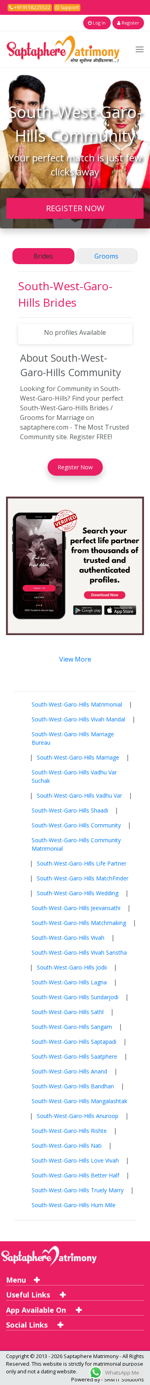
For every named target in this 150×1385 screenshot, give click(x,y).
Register (129, 23)
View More (75, 659)
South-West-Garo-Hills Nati (67, 1145)
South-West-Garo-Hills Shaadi (70, 810)
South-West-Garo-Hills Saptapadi (74, 1041)
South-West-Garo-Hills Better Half (75, 1175)
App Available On (37, 1310)
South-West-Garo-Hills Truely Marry (78, 1190)
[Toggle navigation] (140, 49)
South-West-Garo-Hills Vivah (68, 937)
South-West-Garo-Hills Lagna (69, 982)
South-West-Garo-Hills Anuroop (77, 1116)
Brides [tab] (43, 256)
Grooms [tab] (106, 256)
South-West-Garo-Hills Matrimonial (77, 704)
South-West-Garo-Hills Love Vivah (75, 1160)
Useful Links (29, 1294)
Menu (16, 1280)
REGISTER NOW (75, 208)
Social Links (28, 1325)
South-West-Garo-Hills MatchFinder (82, 878)
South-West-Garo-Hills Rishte (69, 1130)
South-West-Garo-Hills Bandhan (73, 1086)
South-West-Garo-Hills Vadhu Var (79, 795)
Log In (99, 23)
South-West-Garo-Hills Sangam (72, 1027)
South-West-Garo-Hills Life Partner (81, 863)
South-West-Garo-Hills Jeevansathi (76, 908)
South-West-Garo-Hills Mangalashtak (79, 1101)
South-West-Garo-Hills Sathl (68, 1012)
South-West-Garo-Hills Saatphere (74, 1056)
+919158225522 (31, 7)
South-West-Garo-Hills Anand (69, 1071)
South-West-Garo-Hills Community (76, 825)
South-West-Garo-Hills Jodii (72, 967)
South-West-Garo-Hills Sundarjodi (75, 997)
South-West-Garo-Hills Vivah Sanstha (79, 952)
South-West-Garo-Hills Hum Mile (74, 1205)
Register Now (75, 467)
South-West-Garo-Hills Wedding (77, 893)
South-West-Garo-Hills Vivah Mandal (78, 719)
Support (69, 7)
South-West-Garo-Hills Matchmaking (79, 923)
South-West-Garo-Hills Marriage (78, 757)
